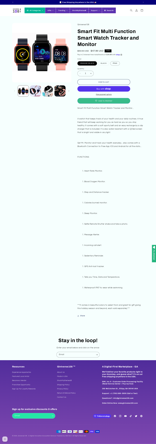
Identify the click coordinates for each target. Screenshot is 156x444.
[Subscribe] (96, 354)
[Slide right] (68, 90)
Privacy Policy (62, 389)
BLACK (105, 64)
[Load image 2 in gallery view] (35, 91)
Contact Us (61, 397)
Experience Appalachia (21, 372)
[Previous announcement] (12, 2)
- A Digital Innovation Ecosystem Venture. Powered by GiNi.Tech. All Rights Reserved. (56, 435)
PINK (115, 63)
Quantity (80, 69)
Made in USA (62, 376)
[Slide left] (14, 90)
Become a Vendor (19, 380)
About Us (61, 372)
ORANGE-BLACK (87, 63)
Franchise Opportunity (21, 385)
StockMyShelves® (64, 380)
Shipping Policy (63, 385)
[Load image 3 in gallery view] (47, 91)
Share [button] (82, 316)
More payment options (104, 94)
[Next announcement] (143, 2)
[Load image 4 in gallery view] (60, 91)
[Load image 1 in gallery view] (23, 91)
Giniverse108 (22, 435)
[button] (131, 10)
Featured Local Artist (20, 376)
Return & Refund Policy (66, 393)
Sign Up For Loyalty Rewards (24, 389)
